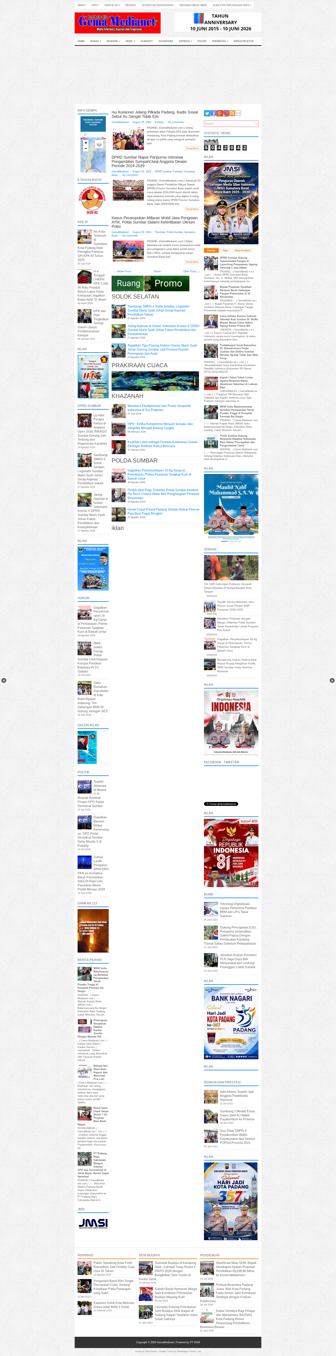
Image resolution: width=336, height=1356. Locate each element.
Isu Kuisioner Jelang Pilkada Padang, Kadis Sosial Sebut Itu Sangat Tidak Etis (155, 114)
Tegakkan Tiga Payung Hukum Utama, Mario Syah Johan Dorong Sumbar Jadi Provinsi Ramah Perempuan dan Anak (162, 349)
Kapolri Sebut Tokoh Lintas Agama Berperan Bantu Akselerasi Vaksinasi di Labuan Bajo (238, 382)
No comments (176, 122)
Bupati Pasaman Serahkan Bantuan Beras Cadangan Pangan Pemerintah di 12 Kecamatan (236, 291)
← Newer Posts (122, 271)
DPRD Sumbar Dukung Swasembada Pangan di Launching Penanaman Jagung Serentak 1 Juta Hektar (238, 262)
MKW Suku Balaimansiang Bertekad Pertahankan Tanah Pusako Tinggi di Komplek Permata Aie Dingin (237, 411)
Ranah (95, 41)
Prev (3, 680)
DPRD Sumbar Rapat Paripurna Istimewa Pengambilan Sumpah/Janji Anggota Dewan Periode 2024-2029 (149, 161)
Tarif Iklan (112, 5)
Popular (211, 250)
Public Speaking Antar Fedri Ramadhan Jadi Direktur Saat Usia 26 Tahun (114, 1267)
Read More (192, 148)
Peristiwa (160, 232)
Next (332, 680)
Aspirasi (185, 41)
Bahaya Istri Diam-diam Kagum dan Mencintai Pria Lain (101, 1072)
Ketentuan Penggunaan (157, 5)
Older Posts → (191, 271)
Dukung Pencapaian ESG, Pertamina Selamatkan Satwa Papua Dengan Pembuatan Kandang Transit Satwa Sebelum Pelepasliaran (230, 935)
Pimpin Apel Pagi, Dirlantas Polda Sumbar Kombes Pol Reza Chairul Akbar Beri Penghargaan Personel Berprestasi (163, 494)
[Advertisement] (168, 75)
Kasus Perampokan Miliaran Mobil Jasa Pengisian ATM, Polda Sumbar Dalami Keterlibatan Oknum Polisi (155, 222)
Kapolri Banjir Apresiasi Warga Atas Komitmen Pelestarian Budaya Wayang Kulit (176, 1293)
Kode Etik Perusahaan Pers (232, 5)
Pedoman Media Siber (193, 5)
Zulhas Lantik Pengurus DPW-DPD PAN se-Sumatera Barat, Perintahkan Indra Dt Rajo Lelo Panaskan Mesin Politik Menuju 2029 (93, 873)
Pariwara (178, 171)
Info (95, 5)
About (82, 5)
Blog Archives (243, 250)
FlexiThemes (151, 1351)
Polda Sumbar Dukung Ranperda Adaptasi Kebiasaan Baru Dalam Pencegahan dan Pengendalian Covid (238, 440)
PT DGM (195, 1342)
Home (81, 41)
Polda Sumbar (175, 232)
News (130, 41)
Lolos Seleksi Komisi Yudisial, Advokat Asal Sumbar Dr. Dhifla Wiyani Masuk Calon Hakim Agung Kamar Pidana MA (239, 321)
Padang (159, 122)
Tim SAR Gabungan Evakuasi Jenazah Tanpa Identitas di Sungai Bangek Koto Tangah (228, 587)
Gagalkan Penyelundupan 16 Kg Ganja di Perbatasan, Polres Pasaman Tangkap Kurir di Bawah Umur (159, 474)
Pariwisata (220, 41)
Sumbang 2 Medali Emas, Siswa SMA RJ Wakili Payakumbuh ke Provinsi (238, 1115)
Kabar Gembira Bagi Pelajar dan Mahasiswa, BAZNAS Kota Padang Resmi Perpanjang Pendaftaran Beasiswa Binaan (227, 1319)
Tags (225, 250)
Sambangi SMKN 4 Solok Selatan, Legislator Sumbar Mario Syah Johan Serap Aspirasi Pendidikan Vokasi (159, 310)
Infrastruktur (244, 41)
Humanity (147, 41)
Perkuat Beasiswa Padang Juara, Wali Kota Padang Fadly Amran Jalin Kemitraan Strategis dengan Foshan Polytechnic (228, 1293)
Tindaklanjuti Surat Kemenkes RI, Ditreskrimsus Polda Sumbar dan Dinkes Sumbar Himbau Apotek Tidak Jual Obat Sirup (239, 352)
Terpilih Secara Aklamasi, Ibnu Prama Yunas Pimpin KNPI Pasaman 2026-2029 (235, 605)
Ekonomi (113, 41)
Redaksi (130, 5)
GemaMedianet (166, 1342)
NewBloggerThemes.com (189, 1351)
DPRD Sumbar (163, 171)
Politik (202, 41)
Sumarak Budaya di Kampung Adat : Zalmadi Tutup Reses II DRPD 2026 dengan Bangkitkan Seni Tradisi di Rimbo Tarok (167, 1271)
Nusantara (166, 41)
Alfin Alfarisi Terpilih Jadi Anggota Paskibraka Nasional (237, 1096)
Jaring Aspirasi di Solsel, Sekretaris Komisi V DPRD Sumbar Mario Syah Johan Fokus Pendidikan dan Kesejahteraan (164, 330)
